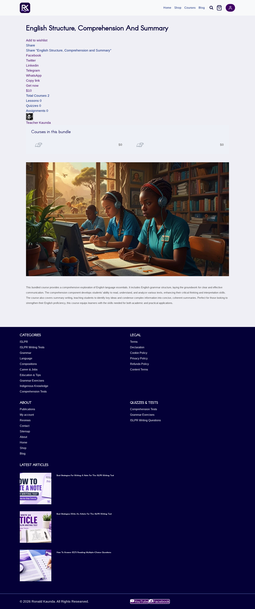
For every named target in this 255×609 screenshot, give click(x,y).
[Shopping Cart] (219, 8)
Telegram (33, 70)
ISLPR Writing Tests (32, 347)
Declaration (137, 347)
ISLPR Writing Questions (145, 420)
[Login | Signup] (230, 8)
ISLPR (24, 341)
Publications (27, 409)
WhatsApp (34, 75)
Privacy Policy (139, 358)
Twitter (31, 60)
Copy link (33, 80)
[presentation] (35, 488)
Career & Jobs (28, 369)
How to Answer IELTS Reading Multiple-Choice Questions (84, 552)
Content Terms (139, 369)
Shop (177, 7)
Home (167, 7)
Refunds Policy (139, 363)
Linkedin (32, 65)
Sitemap (25, 431)
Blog (202, 7)
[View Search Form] (211, 7)
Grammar (25, 352)
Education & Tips (30, 375)
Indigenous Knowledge (34, 386)
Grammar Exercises (32, 380)
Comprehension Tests (33, 391)
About (23, 436)
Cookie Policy (138, 352)
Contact (24, 425)
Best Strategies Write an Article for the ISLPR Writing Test (84, 513)
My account (27, 414)
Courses (190, 7)
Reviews (25, 420)
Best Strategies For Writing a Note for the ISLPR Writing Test (85, 475)
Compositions (28, 363)
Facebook (33, 55)
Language (26, 358)
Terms (134, 341)
